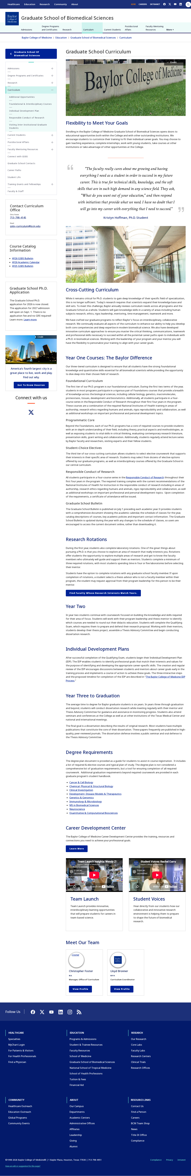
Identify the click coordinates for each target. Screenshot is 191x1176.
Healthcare (14, 4)
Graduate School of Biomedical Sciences (93, 37)
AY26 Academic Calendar (26, 262)
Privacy (169, 1159)
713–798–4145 (18, 217)
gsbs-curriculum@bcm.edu (25, 226)
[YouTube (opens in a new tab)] (175, 4)
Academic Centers (80, 1117)
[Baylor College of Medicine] (12, 18)
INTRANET (155, 4)
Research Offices (140, 1067)
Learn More (77, 848)
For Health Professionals (22, 1056)
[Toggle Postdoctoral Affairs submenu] (52, 142)
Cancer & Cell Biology (81, 782)
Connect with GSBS (18, 156)
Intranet (181, 1159)
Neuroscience (77, 809)
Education (29, 4)
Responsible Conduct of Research (145, 477)
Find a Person (138, 1111)
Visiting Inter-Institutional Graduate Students (28, 126)
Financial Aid (77, 1085)
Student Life (14, 177)
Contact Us (137, 1106)
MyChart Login (16, 1044)
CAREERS (143, 4)
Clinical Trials (138, 1062)
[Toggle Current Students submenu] (52, 135)
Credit (40, 336)
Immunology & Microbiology (85, 801)
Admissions (26, 29)
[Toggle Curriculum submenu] (52, 90)
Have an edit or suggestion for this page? (22, 1166)
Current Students (112, 29)
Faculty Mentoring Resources (154, 28)
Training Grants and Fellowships (24, 184)
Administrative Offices (82, 1123)
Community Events (19, 1123)
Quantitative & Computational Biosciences (93, 813)
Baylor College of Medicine (37, 37)
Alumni (73, 1146)
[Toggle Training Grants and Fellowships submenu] (52, 184)
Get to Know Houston (31, 385)
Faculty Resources (80, 1050)
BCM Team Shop (140, 1123)
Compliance (137, 1140)
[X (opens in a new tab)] (170, 4)
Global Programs (17, 1117)
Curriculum (88, 29)
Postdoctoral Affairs (131, 28)
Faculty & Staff (16, 191)
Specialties (14, 1039)
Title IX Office (139, 1135)
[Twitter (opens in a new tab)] (31, 412)
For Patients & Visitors (20, 1050)
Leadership (76, 1135)
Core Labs (136, 1044)
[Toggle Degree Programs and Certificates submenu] (52, 75)
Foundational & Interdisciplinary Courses (30, 104)
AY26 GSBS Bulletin (22, 258)
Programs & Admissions (83, 1039)
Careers (135, 1117)
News (134, 1129)
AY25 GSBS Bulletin (22, 266)
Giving (73, 1140)
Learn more (30, 319)
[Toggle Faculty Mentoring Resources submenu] (52, 149)
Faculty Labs (138, 1050)
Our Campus (77, 1106)
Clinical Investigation (81, 790)
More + (170, 29)
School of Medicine (80, 1056)
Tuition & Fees (78, 1079)
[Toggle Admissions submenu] (52, 68)
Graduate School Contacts (21, 163)
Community (60, 4)
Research (45, 4)
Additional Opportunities (22, 96)
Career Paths (14, 170)
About (74, 4)
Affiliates (75, 1129)
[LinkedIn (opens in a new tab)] (180, 4)
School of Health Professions (86, 1073)
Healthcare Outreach (20, 1106)
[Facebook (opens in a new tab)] (164, 4)
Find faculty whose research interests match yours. (103, 593)
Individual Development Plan (24, 110)
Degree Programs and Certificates (50, 28)
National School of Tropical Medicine (90, 1067)
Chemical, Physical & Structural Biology (91, 786)
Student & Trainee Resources (86, 1044)
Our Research (138, 1039)
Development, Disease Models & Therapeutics (95, 794)
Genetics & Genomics (81, 797)
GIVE (133, 4)
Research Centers (141, 1056)
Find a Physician (17, 1062)
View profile (80, 989)
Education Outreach (19, 1111)
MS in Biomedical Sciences (84, 805)
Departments (77, 1111)
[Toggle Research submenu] (52, 82)
